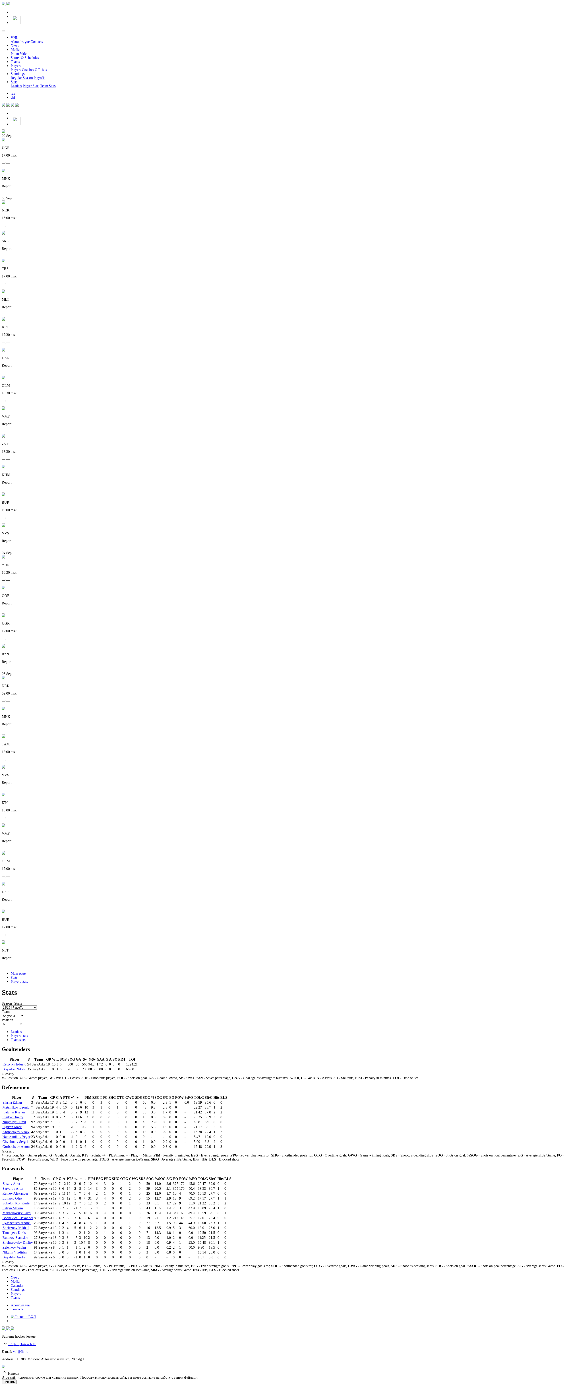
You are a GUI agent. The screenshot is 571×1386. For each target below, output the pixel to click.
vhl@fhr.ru (20, 1351)
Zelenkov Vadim (14, 1247)
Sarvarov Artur (12, 1188)
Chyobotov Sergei (15, 1142)
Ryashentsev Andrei (16, 1223)
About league (20, 41)
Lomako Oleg (12, 1198)
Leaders (16, 86)
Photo (15, 54)
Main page (18, 973)
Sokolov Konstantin (16, 1203)
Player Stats (31, 86)
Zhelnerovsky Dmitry (17, 1242)
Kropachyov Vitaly (15, 1132)
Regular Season (22, 78)
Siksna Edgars (12, 1102)
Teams (15, 62)
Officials (41, 70)
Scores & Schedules (25, 58)
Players (16, 66)
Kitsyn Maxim (12, 1208)
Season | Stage (12, 1003)
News (15, 46)
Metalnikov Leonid (15, 1107)
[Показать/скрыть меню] (3, 31)
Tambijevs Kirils (14, 1233)
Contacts (37, 41)
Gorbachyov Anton (16, 1146)
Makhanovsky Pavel (16, 1213)
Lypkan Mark (12, 1127)
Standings (18, 74)
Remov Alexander (15, 1193)
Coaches (28, 70)
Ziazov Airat (11, 1183)
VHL (14, 37)
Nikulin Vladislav (14, 1252)
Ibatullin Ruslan (13, 1112)
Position (7, 1020)
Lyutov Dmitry (12, 1117)
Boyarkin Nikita (13, 1069)
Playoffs (39, 78)
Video (24, 54)
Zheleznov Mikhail (15, 1228)
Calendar (17, 1285)
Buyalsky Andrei (14, 1257)
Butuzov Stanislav (15, 1237)
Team (6, 1012)
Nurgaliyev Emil (14, 1122)
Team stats (18, 1040)
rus (13, 93)
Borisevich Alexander (17, 1218)
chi (13, 97)
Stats (14, 82)
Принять (9, 1382)
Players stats (19, 981)
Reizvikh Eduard (14, 1064)
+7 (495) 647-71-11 (22, 1344)
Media (15, 50)
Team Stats (48, 86)
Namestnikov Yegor (16, 1137)
